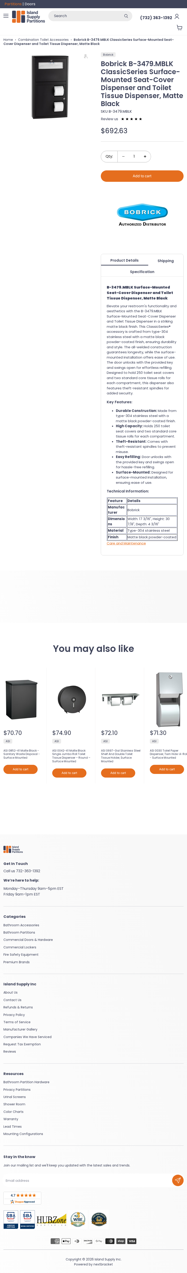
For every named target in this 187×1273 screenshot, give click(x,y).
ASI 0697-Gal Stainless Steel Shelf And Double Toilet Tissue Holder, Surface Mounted (120, 756)
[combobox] (84, 16)
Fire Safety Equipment (21, 954)
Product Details (124, 260)
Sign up (178, 1180)
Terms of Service (17, 1022)
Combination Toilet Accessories (43, 39)
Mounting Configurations (23, 1134)
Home (8, 39)
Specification (142, 271)
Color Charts (13, 1111)
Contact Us (12, 1000)
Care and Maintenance (126, 543)
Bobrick (108, 55)
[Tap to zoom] (88, 57)
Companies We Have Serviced (27, 1037)
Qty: (109, 156)
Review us (110, 119)
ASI (8, 741)
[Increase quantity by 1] (145, 156)
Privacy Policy (14, 1015)
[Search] (126, 16)
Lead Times (12, 1126)
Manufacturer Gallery (20, 1029)
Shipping (166, 260)
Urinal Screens (14, 1097)
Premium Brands (16, 962)
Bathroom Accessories (21, 925)
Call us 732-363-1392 (21, 871)
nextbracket (103, 1264)
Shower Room (14, 1104)
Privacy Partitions (17, 1089)
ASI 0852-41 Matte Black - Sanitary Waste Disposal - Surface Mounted (21, 754)
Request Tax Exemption (22, 1044)
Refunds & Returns (18, 1007)
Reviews (9, 1051)
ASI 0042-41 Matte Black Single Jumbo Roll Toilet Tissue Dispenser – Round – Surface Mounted (71, 756)
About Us (10, 992)
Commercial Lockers (19, 947)
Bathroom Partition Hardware (26, 1082)
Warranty (10, 1119)
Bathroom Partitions (19, 932)
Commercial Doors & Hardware (28, 939)
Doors (30, 4)
